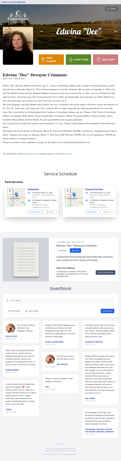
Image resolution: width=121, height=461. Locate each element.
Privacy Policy (53, 451)
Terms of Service (66, 451)
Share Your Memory (105, 272)
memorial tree (31, 153)
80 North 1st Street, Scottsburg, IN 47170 (40, 206)
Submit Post (107, 311)
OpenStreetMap (63, 454)
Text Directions (34, 212)
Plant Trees (49, 212)
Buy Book (75, 250)
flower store (67, 153)
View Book (62, 250)
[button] (16, 194)
